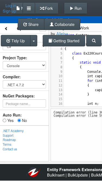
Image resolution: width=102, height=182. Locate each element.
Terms (7, 144)
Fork (48, 8)
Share (33, 24)
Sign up (9, 11)
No (24, 120)
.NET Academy (13, 131)
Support (8, 135)
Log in (10, 5)
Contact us (10, 149)
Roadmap (9, 140)
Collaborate (64, 24)
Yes (10, 120)
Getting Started (65, 40)
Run (77, 8)
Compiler (11, 76)
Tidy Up (17, 40)
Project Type (14, 57)
